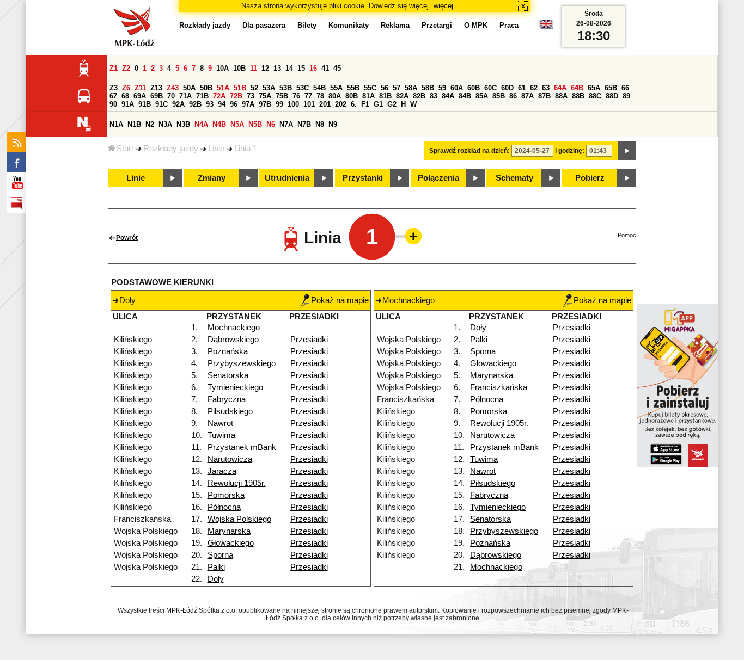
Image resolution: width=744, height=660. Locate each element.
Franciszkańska (498, 387)
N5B (255, 124)
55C (370, 88)
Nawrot (220, 423)
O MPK (475, 25)
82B (419, 96)
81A (368, 96)
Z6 (126, 88)
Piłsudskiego (230, 411)
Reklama (395, 25)
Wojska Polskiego (239, 519)
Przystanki (363, 178)
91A (127, 104)
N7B (304, 124)
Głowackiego (231, 543)
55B (353, 88)
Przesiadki (309, 339)
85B (498, 96)
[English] (546, 27)
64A (560, 88)
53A (269, 88)
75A (265, 96)
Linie (216, 148)
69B (156, 96)
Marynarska (229, 531)
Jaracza (222, 471)
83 (433, 96)
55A (336, 88)
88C (595, 96)
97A (248, 104)
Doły (216, 579)
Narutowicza (230, 459)
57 (396, 88)
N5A (237, 124)
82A (402, 96)
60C (490, 88)
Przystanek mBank (242, 447)
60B (473, 88)
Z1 (113, 68)
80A (334, 96)
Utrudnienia (287, 178)
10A (222, 68)
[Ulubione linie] (410, 236)
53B (285, 88)
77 (308, 96)
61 (522, 88)
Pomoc (627, 235)
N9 (332, 124)
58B (428, 88)
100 (293, 104)
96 (233, 104)
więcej (443, 6)
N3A (165, 124)
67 (113, 96)
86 (513, 96)
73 (250, 96)
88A (561, 96)
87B (544, 96)
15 (301, 68)
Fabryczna (227, 399)
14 (289, 68)
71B (202, 96)
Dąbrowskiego (233, 339)
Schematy (514, 178)
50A (189, 88)
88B (578, 96)
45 (337, 68)
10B (239, 68)
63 (546, 88)
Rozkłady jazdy (170, 148)
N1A (116, 124)
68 (125, 96)
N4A (201, 124)
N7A (286, 124)
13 (277, 68)
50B (206, 88)
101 (309, 104)
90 (113, 104)
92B (195, 104)
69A (139, 96)
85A (481, 96)
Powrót (127, 238)
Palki (216, 567)
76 (296, 96)
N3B (183, 124)
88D (612, 96)
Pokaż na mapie (340, 300)
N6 (270, 124)
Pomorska (226, 495)
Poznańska (228, 351)
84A (448, 96)
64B (577, 88)
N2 (149, 124)
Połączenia (438, 178)
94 (221, 104)
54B (319, 88)
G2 (392, 104)
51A (223, 88)
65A (594, 88)
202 (340, 104)
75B (282, 96)
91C (161, 104)
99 (279, 104)
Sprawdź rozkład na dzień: (469, 151)
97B (265, 104)
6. (354, 104)
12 (265, 68)
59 (442, 88)
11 (253, 68)
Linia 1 (245, 148)
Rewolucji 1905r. (237, 483)
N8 (319, 124)
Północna (224, 507)
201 (325, 104)
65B (611, 88)
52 (254, 88)
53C (302, 88)
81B (385, 96)
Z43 (173, 88)
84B (465, 96)
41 (325, 68)
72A (219, 96)
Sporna (220, 555)
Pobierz (590, 178)
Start (125, 148)
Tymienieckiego (235, 387)
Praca (509, 25)
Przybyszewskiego (242, 363)
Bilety (306, 25)
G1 (378, 104)
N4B (219, 124)
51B (240, 88)
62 (534, 88)
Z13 (156, 88)
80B (351, 96)
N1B (134, 124)
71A (185, 96)
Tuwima (221, 435)
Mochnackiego (234, 327)
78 (320, 96)
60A (456, 88)
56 (384, 88)
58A (411, 88)
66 (625, 88)
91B (144, 104)
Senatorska (228, 375)
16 (313, 68)
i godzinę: (569, 151)
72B (236, 96)
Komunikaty (348, 25)
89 (626, 96)
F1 (365, 104)
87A (527, 96)
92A (178, 104)
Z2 (126, 68)
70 (171, 96)
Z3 (113, 88)
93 (210, 104)
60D (507, 88)
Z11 (140, 88)
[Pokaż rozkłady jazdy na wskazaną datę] (627, 150)
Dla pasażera (263, 25)
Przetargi (437, 25)
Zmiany (211, 178)
